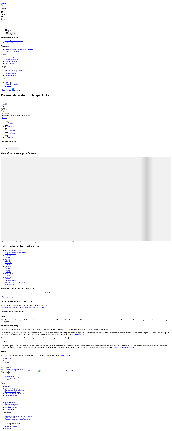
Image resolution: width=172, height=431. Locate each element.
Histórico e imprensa (11, 60)
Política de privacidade (12, 84)
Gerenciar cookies (10, 75)
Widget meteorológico (12, 51)
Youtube (28, 420)
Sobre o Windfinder (11, 61)
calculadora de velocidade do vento (123, 347)
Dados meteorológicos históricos (15, 70)
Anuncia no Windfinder (12, 72)
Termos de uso (9, 82)
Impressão (8, 86)
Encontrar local (8, 297)
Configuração (12, 34)
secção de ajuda (80, 334)
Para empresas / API (11, 63)
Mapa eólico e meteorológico (14, 41)
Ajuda (9, 31)
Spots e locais (9, 42)
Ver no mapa (8, 90)
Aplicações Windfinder (12, 58)
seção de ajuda (65, 355)
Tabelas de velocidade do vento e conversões (19, 49)
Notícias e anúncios (11, 74)
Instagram (29, 418)
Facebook (17, 90)
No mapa (4, 118)
